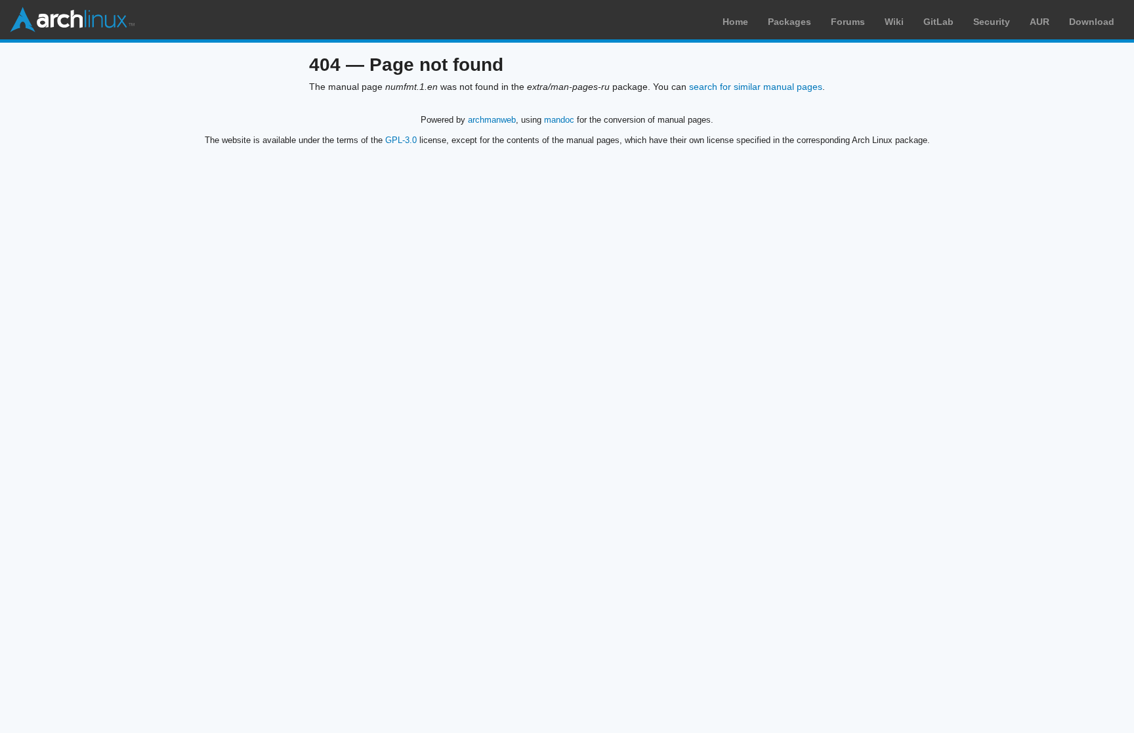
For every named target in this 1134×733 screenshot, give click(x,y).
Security (991, 21)
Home (735, 21)
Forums (848, 21)
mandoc (559, 120)
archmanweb (492, 120)
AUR (1039, 21)
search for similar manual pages (755, 86)
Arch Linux (72, 20)
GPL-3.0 (401, 140)
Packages (789, 21)
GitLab (938, 21)
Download (1091, 21)
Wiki (894, 21)
